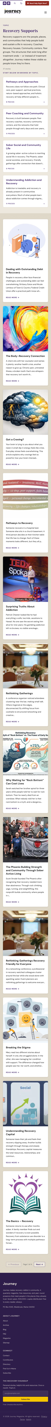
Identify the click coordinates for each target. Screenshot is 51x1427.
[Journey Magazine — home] (12, 12)
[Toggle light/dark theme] (21, 3)
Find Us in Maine (9, 1368)
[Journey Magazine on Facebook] (4, 3)
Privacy (44, 1416)
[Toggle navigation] (45, 12)
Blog (4, 1329)
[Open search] (14, 3)
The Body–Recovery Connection (25, 356)
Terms (22, 1419)
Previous (13, 1264)
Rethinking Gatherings (19, 693)
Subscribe (7, 1373)
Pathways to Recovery (19, 523)
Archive (6, 1325)
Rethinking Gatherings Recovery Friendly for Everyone (25, 962)
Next (39, 1264)
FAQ (4, 1334)
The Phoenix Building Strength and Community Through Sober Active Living (25, 870)
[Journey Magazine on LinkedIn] (8, 3)
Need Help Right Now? (38, 3)
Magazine (7, 1338)
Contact (6, 1355)
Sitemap (6, 1343)
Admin (28, 1419)
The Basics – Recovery (19, 1221)
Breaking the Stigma (18, 1047)
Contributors (8, 1360)
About (5, 1321)
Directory (6, 1364)
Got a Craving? (15, 439)
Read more (12, 297)
